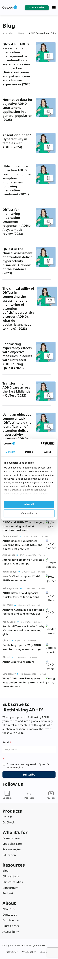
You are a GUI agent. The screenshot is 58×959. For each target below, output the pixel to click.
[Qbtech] (9, 7)
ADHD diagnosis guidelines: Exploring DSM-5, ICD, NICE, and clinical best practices (22, 544)
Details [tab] (29, 452)
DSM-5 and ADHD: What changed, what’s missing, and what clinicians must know (23, 526)
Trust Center (10, 952)
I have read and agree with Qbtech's (28, 766)
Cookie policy (47, 952)
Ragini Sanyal (9, 571)
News (21, 33)
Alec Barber (8, 555)
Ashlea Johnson (10, 588)
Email (7, 742)
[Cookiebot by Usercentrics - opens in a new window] (41, 444)
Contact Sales (36, 7)
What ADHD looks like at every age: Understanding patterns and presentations (23, 682)
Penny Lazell (9, 621)
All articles (7, 33)
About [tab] (47, 452)
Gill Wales (7, 605)
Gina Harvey (9, 673)
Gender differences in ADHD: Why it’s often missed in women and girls (23, 630)
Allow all (29, 504)
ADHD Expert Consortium (18, 662)
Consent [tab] (10, 452)
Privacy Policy (15, 767)
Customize (27, 513)
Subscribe (29, 774)
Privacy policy (28, 952)
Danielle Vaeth (10, 536)
